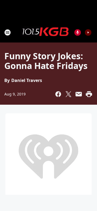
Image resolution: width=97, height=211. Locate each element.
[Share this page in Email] (78, 94)
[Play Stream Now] (88, 32)
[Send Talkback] (77, 32)
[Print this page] (89, 94)
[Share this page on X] (68, 94)
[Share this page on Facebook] (58, 94)
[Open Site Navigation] (7, 32)
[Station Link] (44, 32)
